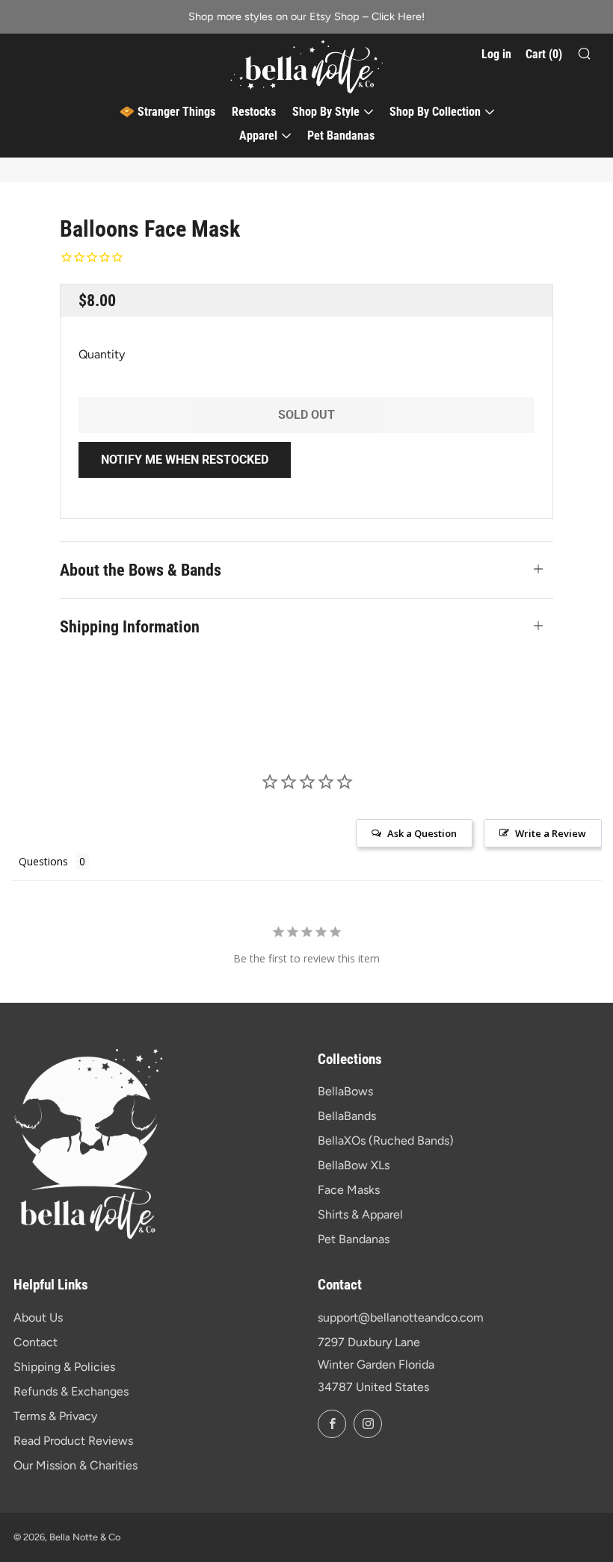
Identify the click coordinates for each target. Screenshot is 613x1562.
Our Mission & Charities (75, 1465)
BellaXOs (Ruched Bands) (386, 1140)
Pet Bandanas (341, 135)
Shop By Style (326, 112)
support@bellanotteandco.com (401, 1317)
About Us (38, 1317)
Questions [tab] (43, 861)
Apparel (258, 135)
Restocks (254, 112)
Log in (496, 54)
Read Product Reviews (73, 1441)
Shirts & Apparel (360, 1214)
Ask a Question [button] (422, 833)
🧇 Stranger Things (167, 112)
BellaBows (345, 1091)
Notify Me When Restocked (184, 459)
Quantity (101, 354)
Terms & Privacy (55, 1416)
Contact (35, 1342)
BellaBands (347, 1116)
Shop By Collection (435, 112)
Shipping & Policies (64, 1367)
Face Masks (349, 1190)
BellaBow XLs (353, 1165)
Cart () (544, 54)
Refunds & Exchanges (71, 1391)
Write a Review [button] (550, 833)
